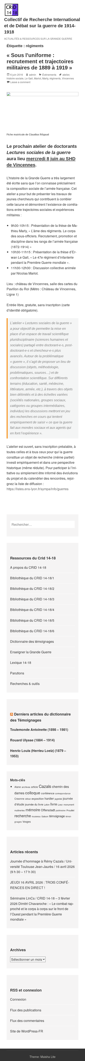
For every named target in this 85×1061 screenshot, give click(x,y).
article (34, 787)
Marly (45, 78)
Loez (60, 804)
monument (69, 804)
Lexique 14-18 (20, 662)
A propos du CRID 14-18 (28, 567)
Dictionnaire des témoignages (32, 641)
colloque (32, 792)
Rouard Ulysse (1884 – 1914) (32, 740)
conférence (47, 793)
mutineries (19, 810)
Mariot (37, 78)
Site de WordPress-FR (26, 1031)
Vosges (26, 821)
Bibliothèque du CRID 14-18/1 (32, 578)
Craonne (19, 798)
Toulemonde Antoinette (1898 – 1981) (39, 729)
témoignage (57, 816)
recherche (22, 815)
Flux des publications (25, 1010)
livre (53, 804)
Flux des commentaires (27, 1020)
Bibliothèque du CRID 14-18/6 (32, 630)
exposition (38, 799)
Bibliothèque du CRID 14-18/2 (32, 588)
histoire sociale (15, 78)
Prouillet (70, 810)
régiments (55, 78)
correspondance (63, 793)
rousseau (36, 816)
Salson (44, 816)
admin (32, 74)
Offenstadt (48, 810)
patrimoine (61, 810)
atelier (66, 74)
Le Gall (29, 78)
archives (26, 787)
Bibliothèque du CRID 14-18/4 (32, 609)
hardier (49, 798)
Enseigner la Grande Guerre (30, 652)
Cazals (45, 786)
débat (28, 798)
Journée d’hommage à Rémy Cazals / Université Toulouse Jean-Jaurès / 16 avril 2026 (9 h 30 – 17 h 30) (42, 866)
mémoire (33, 809)
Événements (49, 74)
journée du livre (34, 804)
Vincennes (68, 78)
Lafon (47, 804)
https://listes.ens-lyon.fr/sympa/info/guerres (37, 488)
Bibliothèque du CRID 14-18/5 (32, 620)
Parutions (17, 673)
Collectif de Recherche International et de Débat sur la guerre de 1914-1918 (42, 26)
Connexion (18, 999)
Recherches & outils (25, 683)
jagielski (58, 798)
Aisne (17, 787)
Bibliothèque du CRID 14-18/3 (32, 599)
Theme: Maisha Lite (42, 1057)
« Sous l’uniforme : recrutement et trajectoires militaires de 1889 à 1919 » (40, 61)
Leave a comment (20, 82)
